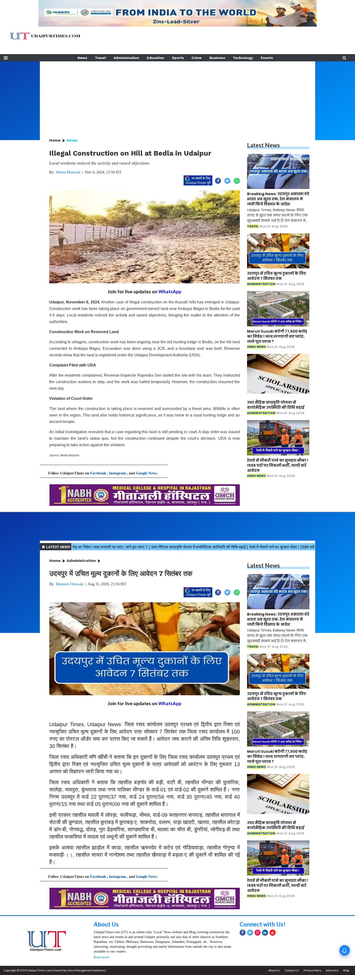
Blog (346, 970)
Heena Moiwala (68, 172)
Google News (146, 473)
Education (155, 58)
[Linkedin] (265, 933)
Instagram (117, 473)
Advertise (332, 970)
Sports (178, 58)
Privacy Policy (312, 970)
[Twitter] (250, 933)
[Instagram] (258, 933)
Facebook (98, 473)
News (82, 58)
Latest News (263, 145)
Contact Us (292, 970)
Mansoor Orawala (69, 584)
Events (267, 58)
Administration (126, 58)
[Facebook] (243, 933)
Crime (197, 58)
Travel (100, 58)
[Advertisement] (177, 95)
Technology (243, 58)
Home (55, 140)
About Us (106, 924)
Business (217, 58)
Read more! (102, 957)
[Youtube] (273, 933)
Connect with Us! (262, 924)
